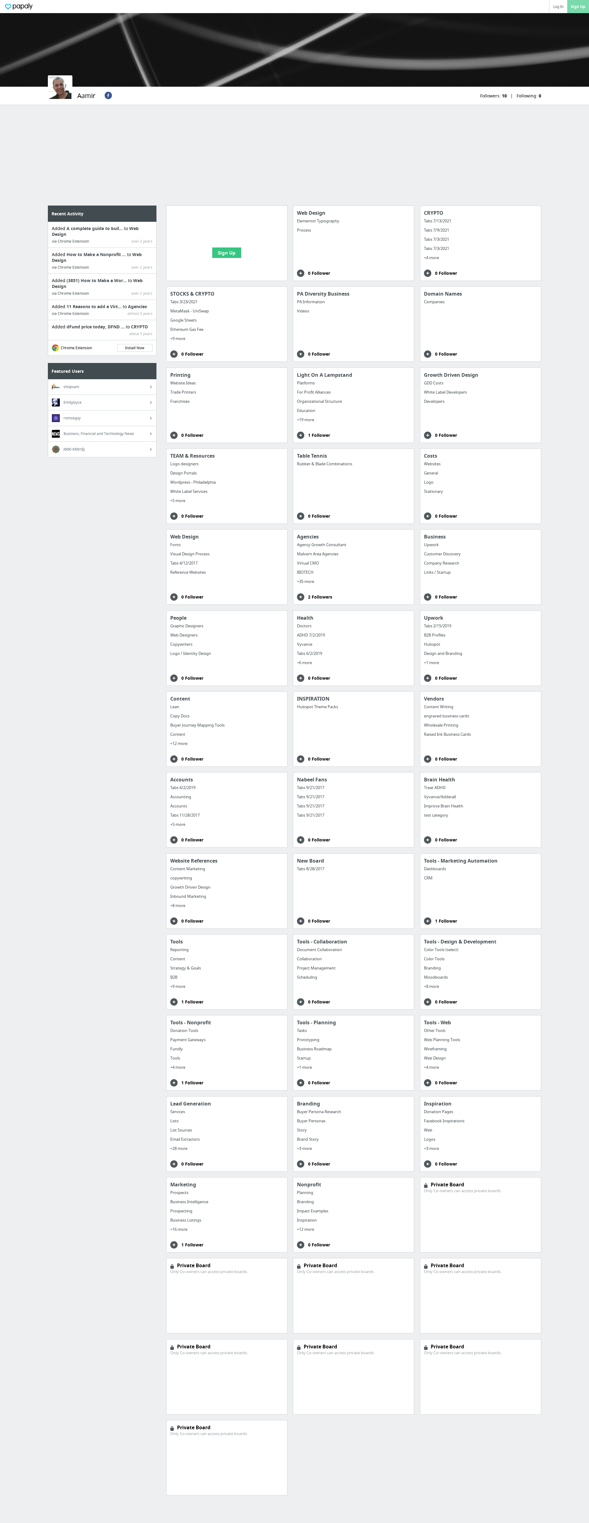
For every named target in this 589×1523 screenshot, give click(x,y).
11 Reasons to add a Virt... (95, 306)
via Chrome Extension (70, 241)
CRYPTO (139, 327)
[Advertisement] (294, 155)
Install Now (134, 347)
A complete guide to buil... (95, 228)
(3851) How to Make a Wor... (97, 280)
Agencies (137, 306)
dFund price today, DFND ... (96, 327)
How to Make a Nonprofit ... (97, 254)
